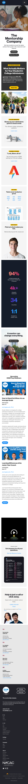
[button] (24, 3)
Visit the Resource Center (14, 553)
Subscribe (21, 692)
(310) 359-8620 (6, 652)
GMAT (19, 197)
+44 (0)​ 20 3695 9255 (7, 677)
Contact (4, 756)
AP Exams (5, 728)
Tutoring (4, 719)
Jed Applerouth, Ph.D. (8, 407)
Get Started (14, 51)
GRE (14, 200)
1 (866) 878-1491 (14, 604)
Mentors (4, 754)
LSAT (19, 200)
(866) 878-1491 (6, 709)
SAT (14, 197)
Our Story (4, 752)
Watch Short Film (14, 55)
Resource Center (6, 758)
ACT (14, 198)
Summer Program (6, 732)
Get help (21, 689)
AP (8, 200)
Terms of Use (20, 778)
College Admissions (6, 730)
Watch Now (14, 87)
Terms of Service (14, 780)
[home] (3, 2)
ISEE (8, 197)
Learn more (14, 131)
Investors (4, 759)
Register (5, 442)
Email (14, 606)
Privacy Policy (8, 778)
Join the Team (5, 755)
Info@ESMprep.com (7, 710)
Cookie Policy (14, 778)
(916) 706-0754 (6, 639)
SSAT (8, 198)
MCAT (19, 198)
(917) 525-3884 (6, 664)
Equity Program (6, 733)
